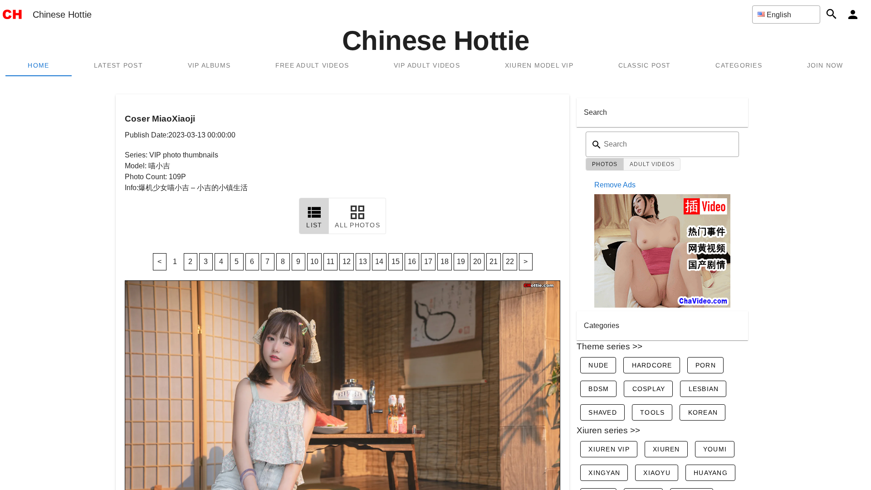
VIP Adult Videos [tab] (427, 65)
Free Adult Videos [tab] (312, 65)
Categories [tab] (738, 65)
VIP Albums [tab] (209, 65)
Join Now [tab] (825, 65)
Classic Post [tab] (644, 65)
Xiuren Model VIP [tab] (539, 65)
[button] (786, 14)
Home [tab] (38, 65)
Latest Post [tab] (118, 65)
